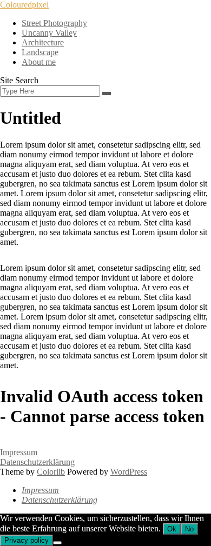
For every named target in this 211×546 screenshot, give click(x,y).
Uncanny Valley (49, 32)
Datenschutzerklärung (37, 462)
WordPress (128, 471)
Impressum (18, 452)
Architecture (43, 42)
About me (39, 61)
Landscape (40, 52)
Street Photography (54, 23)
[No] (57, 542)
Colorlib (51, 471)
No (189, 529)
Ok (171, 529)
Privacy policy (26, 540)
